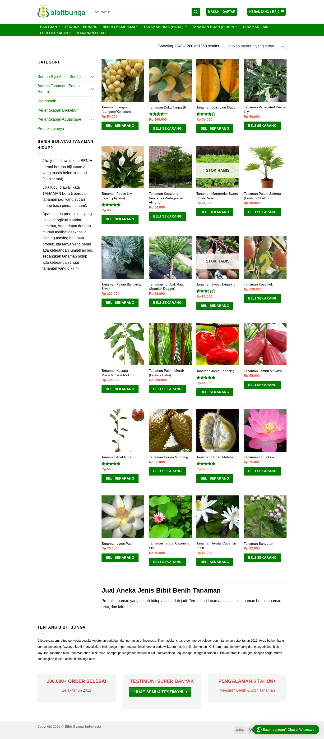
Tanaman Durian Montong (168, 457)
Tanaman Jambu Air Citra (263, 371)
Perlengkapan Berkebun (58, 110)
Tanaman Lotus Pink (259, 457)
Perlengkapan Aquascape (59, 119)
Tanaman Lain (255, 27)
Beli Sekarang (120, 125)
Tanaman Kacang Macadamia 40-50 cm (118, 373)
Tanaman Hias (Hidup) (163, 27)
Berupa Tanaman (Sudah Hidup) (58, 89)
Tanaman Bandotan (258, 543)
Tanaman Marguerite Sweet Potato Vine (217, 196)
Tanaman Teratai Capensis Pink (169, 545)
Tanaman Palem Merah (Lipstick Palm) (166, 373)
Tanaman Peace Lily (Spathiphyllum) (117, 196)
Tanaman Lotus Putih (117, 543)
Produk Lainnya (50, 129)
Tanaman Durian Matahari (216, 457)
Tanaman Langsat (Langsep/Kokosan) (116, 109)
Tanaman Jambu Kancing (215, 371)
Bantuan (48, 27)
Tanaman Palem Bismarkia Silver (122, 286)
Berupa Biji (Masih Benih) (59, 77)
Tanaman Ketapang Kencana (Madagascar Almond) (166, 198)
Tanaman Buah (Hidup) (213, 27)
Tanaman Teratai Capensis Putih (216, 545)
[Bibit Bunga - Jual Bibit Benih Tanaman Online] (61, 12)
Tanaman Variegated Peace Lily (264, 109)
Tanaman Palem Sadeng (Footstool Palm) (262, 196)
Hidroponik (46, 101)
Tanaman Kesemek (258, 284)
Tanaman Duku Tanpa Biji (168, 107)
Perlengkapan (54, 33)
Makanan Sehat (91, 33)
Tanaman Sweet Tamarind (216, 284)
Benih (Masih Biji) (119, 27)
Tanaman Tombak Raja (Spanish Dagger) (166, 286)
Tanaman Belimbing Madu (216, 107)
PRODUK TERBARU (81, 27)
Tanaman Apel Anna (116, 457)
